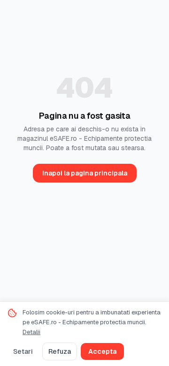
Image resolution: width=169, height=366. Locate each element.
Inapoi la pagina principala (84, 173)
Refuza (59, 351)
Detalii (31, 332)
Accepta (102, 351)
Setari (23, 351)
